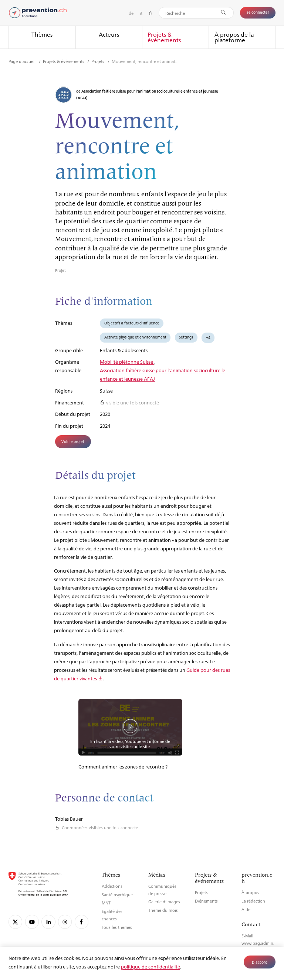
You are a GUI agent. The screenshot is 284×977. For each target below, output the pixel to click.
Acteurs (109, 34)
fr (150, 13)
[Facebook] (81, 921)
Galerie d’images (164, 901)
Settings (186, 336)
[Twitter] (15, 921)
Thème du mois (163, 910)
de (131, 13)
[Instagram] (65, 921)
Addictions (112, 886)
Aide (245, 909)
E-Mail (247, 935)
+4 (208, 337)
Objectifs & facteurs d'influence (131, 322)
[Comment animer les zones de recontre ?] (130, 726)
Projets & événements (164, 37)
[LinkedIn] (48, 921)
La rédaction (253, 901)
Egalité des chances (112, 914)
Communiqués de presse (162, 889)
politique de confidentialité (150, 966)
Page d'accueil (23, 61)
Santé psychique (117, 894)
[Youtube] (32, 921)
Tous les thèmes (117, 927)
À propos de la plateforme (234, 37)
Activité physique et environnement (135, 336)
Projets (98, 61)
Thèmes (42, 34)
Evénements (206, 901)
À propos (250, 892)
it (141, 13)
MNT (106, 903)
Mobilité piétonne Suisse (127, 362)
